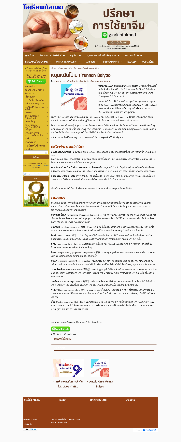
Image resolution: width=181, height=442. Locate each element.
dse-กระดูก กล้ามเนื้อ (65, 81)
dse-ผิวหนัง (81, 81)
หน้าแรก (53, 68)
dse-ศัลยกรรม (93, 81)
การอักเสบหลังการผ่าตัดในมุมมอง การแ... (68, 384)
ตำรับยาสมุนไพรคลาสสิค (67, 68)
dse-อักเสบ (105, 81)
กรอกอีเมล (28, 149)
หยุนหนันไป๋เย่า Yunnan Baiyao (100, 384)
